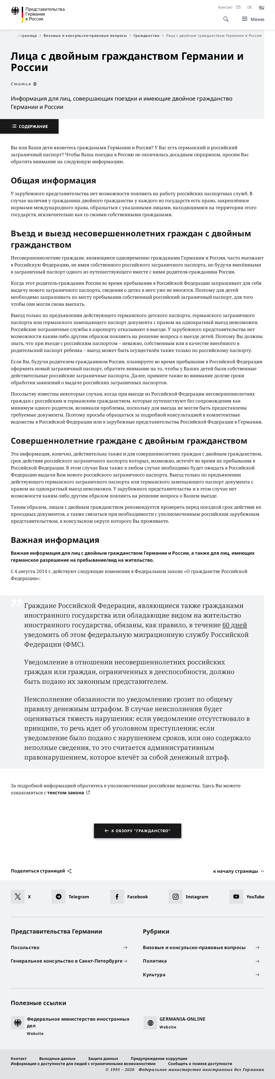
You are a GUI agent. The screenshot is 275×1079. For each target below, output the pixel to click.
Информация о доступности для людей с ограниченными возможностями (83, 1063)
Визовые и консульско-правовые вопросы (85, 35)
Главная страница (19, 35)
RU (261, 7)
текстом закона (65, 792)
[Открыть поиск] (224, 16)
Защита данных (103, 1058)
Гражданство (146, 35)
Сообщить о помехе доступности (200, 1063)
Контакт (19, 1058)
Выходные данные (57, 1058)
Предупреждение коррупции (159, 1058)
